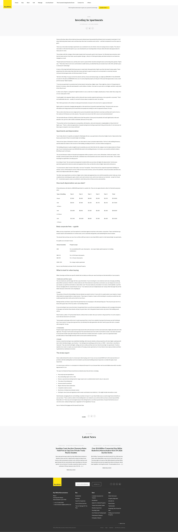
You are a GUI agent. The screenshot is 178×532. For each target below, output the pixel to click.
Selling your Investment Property (114, 513)
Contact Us (81, 2)
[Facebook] (87, 28)
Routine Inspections (97, 507)
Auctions (77, 498)
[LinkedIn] (117, 484)
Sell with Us (111, 501)
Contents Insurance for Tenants (97, 496)
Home (16, 2)
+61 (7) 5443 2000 (59, 502)
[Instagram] (114, 484)
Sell (109, 492)
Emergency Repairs (96, 517)
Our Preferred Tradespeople (99, 512)
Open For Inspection (80, 501)
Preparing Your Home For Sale (114, 509)
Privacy (102, 527)
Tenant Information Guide (98, 505)
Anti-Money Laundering (120, 527)
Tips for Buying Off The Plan (81, 506)
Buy (76, 492)
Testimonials (111, 506)
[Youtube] (120, 484)
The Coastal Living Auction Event (65, 2)
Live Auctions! (49, 2)
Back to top (122, 523)
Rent (93, 492)
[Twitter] (90, 28)
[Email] (92, 28)
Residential (78, 496)
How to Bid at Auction (80, 503)
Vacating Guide (95, 510)
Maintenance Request (97, 515)
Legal (106, 527)
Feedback (111, 527)
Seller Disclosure (112, 496)
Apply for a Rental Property (98, 502)
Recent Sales (111, 503)
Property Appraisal (113, 498)
